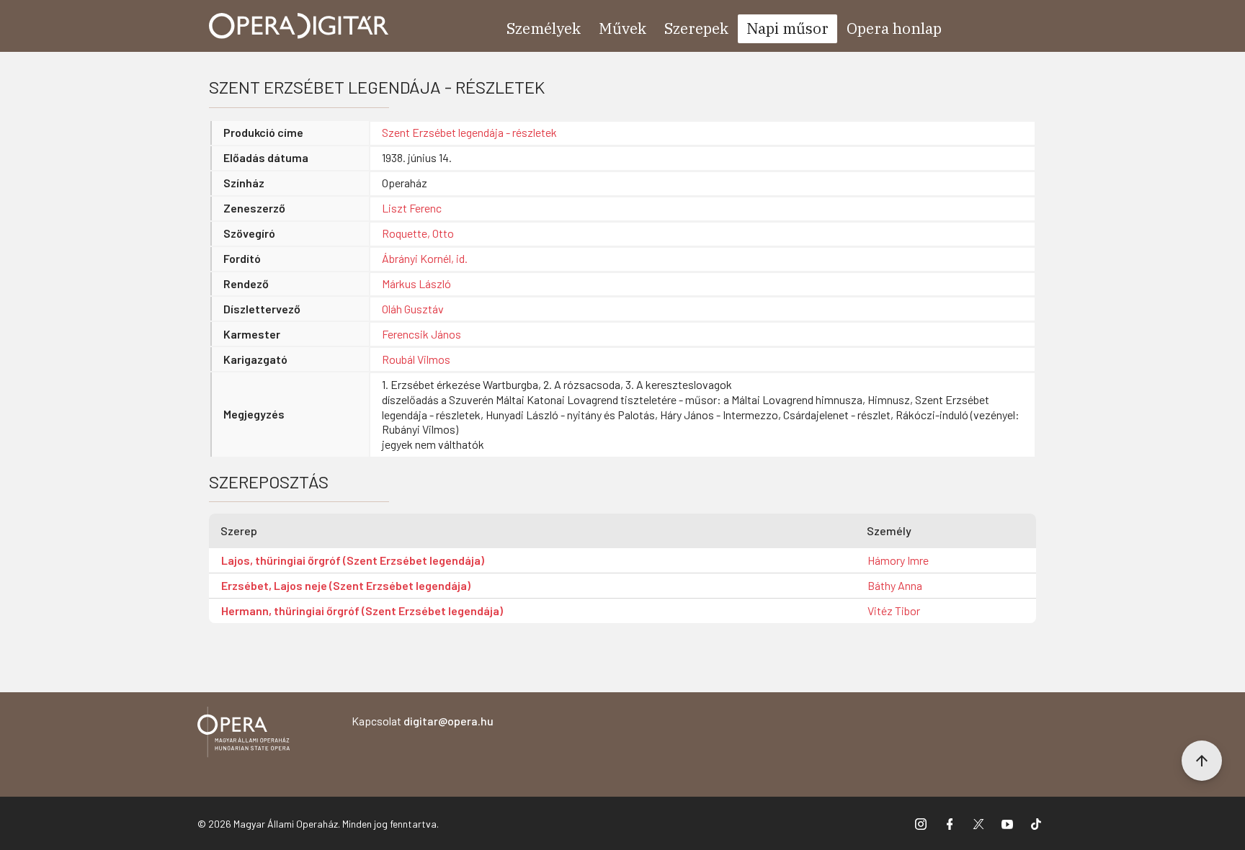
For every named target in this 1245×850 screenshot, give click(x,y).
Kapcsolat (423, 721)
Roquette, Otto (418, 233)
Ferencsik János (421, 334)
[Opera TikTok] (1036, 823)
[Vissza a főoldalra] (243, 734)
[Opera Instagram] (920, 823)
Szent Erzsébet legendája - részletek (469, 132)
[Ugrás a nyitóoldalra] (299, 26)
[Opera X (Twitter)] (978, 823)
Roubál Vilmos (416, 359)
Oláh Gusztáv (413, 309)
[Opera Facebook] (949, 823)
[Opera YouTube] (1007, 823)
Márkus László (416, 283)
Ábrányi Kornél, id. (425, 258)
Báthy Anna (894, 585)
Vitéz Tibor (893, 610)
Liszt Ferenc (412, 208)
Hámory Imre (898, 560)
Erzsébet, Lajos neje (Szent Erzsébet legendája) (345, 585)
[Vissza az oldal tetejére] (1202, 761)
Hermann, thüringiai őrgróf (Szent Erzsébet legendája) (362, 610)
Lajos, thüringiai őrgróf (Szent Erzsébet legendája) (352, 560)
